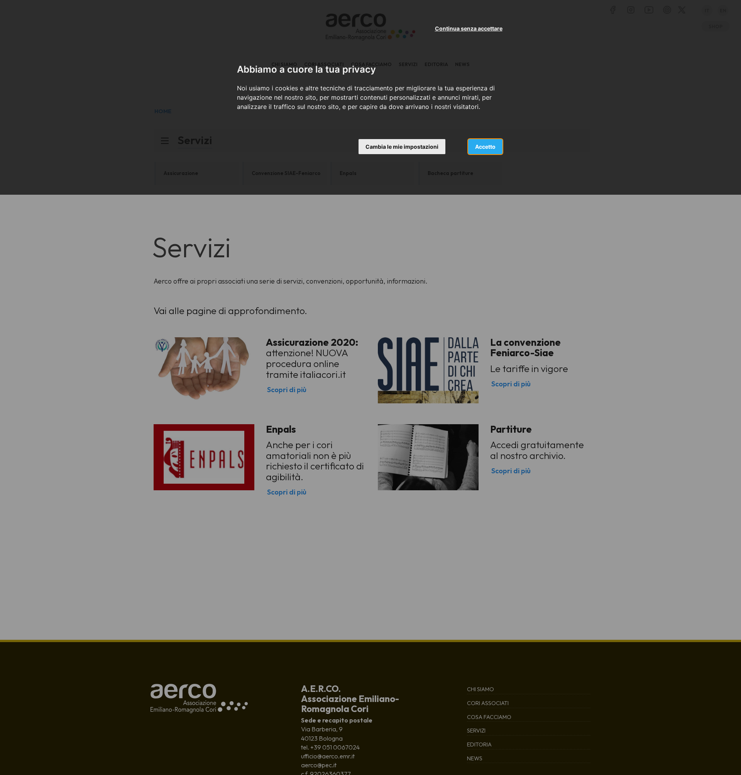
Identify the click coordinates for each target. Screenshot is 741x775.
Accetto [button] (485, 146)
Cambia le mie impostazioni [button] (401, 146)
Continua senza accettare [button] (468, 28)
